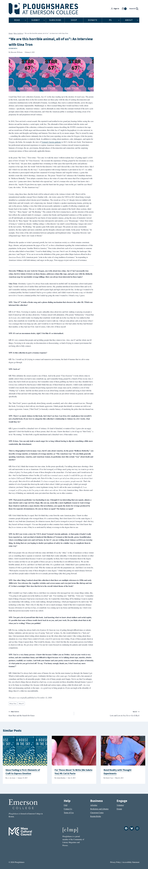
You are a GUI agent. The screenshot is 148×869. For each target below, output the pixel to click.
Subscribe (55, 20)
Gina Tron (13, 703)
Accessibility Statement (130, 862)
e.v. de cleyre (11, 778)
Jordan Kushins (61, 778)
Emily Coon (109, 778)
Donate (92, 20)
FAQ (65, 805)
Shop (74, 20)
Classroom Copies (97, 812)
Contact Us (68, 809)
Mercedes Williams (17, 52)
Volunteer (120, 805)
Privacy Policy (115, 862)
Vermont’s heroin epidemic (51, 142)
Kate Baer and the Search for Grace (22, 714)
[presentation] (25, 751)
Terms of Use (69, 812)
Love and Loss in (124, 714)
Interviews (13, 48)
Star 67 (21, 703)
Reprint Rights (95, 816)
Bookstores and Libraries (99, 809)
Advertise (93, 805)
